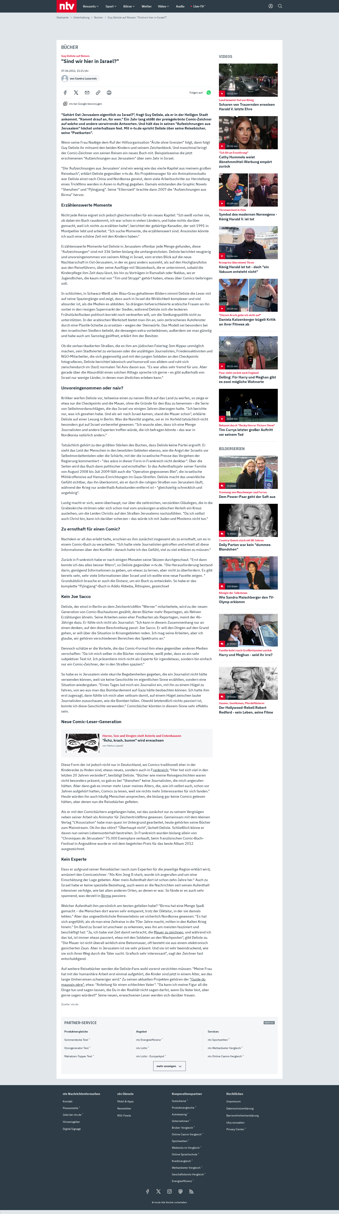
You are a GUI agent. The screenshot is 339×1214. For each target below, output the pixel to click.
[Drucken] (109, 93)
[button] (88, 1093)
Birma (106, 895)
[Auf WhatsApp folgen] (209, 92)
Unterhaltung (81, 17)
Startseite (62, 17)
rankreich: (161, 770)
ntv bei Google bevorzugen (85, 104)
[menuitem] (97, 6)
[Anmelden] (270, 6)
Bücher (98, 17)
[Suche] (280, 6)
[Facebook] (65, 93)
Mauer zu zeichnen (168, 932)
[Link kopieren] (98, 93)
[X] (76, 93)
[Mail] (87, 93)
